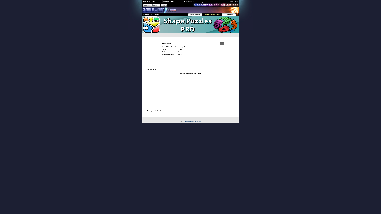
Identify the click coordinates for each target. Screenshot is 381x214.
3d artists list (155, 14)
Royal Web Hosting (189, 121)
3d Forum (146, 14)
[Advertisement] (180, 87)
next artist (229, 14)
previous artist (195, 14)
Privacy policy (198, 121)
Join (231, 1)
